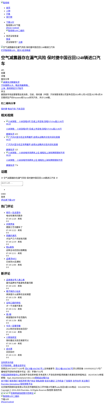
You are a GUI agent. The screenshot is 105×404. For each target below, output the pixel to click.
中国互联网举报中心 (10, 375)
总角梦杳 (10, 224)
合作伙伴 (77, 381)
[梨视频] (5, 3)
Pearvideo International (10, 384)
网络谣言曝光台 (42, 378)
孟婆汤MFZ (11, 259)
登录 (8, 39)
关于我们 (5, 381)
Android (15, 28)
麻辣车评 (10, 134)
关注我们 (85, 381)
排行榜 (9, 17)
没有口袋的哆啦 (13, 303)
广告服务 (68, 381)
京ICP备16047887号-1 (34, 369)
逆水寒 (9, 349)
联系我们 (14, 381)
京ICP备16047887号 (64, 369)
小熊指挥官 (11, 337)
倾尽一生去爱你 (13, 213)
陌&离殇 (10, 247)
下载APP (10, 22)
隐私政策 (40, 381)
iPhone (9, 28)
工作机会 (59, 381)
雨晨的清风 (11, 236)
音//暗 (8, 314)
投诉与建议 (50, 381)
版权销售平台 (26, 384)
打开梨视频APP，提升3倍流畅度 (15, 50)
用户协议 (31, 381)
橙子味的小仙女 (13, 291)
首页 (8, 8)
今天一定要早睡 (13, 326)
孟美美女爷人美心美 (15, 280)
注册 (20, 42)
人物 (8, 11)
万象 (8, 14)
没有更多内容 (7, 362)
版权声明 (22, 381)
